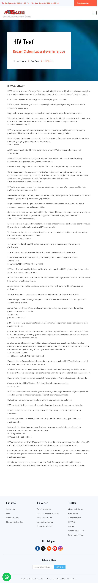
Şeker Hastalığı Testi (76, 535)
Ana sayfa (21, 61)
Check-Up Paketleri (75, 509)
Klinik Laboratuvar (44, 518)
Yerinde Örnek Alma (45, 522)
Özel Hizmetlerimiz (44, 526)
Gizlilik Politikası (12, 518)
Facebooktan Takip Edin (37, 548)
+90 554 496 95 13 (51, 3)
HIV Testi (71, 526)
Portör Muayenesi (44, 509)
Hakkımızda (10, 509)
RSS (49, 548)
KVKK (8, 513)
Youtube (54, 548)
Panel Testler (73, 513)
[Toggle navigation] (94, 13)
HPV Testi (72, 522)
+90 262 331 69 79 (21, 3)
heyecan (43, 548)
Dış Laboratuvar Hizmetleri (48, 513)
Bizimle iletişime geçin (15, 522)
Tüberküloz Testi (74, 518)
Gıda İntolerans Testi (76, 531)
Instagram (60, 548)
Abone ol (60, 567)
